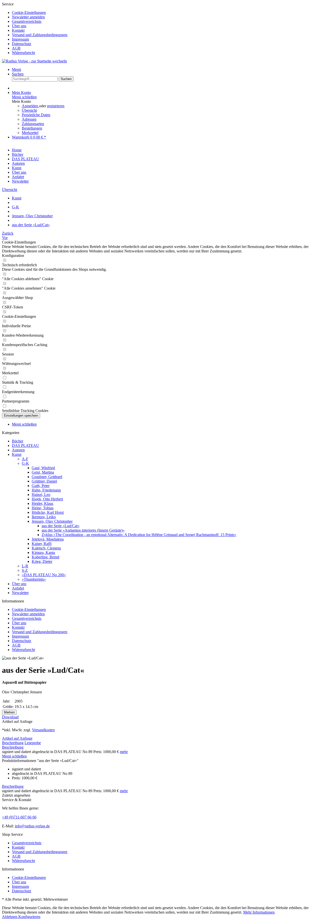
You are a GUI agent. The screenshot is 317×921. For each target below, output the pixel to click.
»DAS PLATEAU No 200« (44, 575)
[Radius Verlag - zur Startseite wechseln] (34, 61)
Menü (16, 69)
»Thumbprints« (34, 579)
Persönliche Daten (36, 115)
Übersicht (29, 110)
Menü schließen (24, 97)
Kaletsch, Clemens (46, 548)
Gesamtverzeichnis (26, 21)
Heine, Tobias (42, 508)
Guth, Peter (41, 486)
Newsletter (20, 593)
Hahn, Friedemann (46, 490)
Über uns (19, 26)
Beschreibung (13, 743)
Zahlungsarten (33, 124)
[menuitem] (163, 12)
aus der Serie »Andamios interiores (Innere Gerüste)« (83, 530)
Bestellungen (32, 128)
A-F (25, 459)
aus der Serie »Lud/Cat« (60, 526)
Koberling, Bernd (45, 557)
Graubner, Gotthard (47, 477)
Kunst (16, 454)
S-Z (25, 570)
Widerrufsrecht (23, 53)
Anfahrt (18, 588)
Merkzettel (30, 133)
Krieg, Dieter (42, 561)
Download (10, 717)
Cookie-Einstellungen (29, 12)
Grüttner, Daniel (44, 481)
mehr (124, 752)
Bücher (17, 441)
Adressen (29, 119)
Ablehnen (10, 917)
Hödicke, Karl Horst (48, 512)
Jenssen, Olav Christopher (52, 521)
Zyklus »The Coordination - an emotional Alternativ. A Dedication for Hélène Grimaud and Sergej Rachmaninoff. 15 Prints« (139, 535)
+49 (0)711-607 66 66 (19, 817)
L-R (25, 566)
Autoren (18, 450)
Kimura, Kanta (43, 552)
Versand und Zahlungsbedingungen (39, 35)
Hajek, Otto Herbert (47, 499)
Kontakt (18, 30)
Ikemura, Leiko (44, 517)
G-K (25, 463)
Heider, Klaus (42, 503)
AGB (16, 48)
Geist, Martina (43, 472)
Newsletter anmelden (28, 17)
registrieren (55, 106)
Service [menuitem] (34, 28)
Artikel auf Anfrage (17, 738)
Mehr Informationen (259, 912)
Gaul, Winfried (43, 468)
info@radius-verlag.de (32, 826)
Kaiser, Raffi (42, 544)
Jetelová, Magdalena (48, 539)
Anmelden (30, 106)
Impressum (20, 39)
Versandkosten (43, 730)
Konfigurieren (29, 917)
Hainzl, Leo (41, 494)
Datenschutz (21, 44)
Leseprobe (33, 743)
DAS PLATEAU (25, 445)
